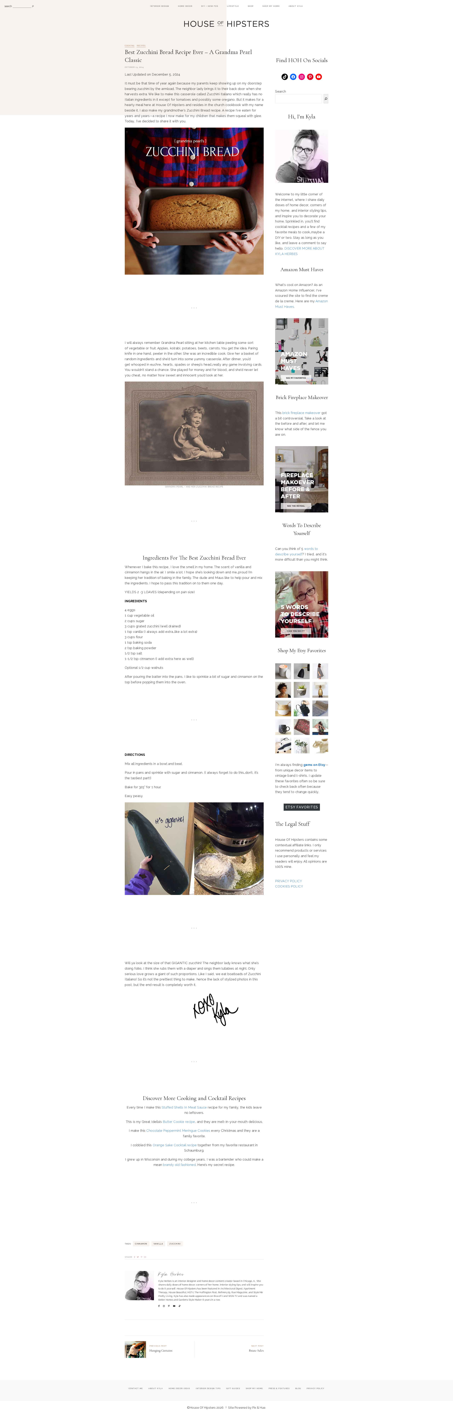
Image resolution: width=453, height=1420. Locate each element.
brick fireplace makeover (301, 413)
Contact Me (136, 1388)
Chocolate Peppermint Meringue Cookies (178, 1130)
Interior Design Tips (208, 1388)
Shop (251, 6)
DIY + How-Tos (209, 6)
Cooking (129, 46)
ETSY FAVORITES (301, 807)
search (8, 6)
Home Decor (185, 6)
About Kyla (296, 6)
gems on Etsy (314, 765)
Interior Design (159, 6)
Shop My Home (271, 6)
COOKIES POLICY (289, 886)
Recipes (141, 46)
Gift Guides (233, 1388)
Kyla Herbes (171, 1274)
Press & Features (279, 1388)
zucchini (175, 1244)
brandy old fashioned (179, 1165)
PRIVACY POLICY (288, 881)
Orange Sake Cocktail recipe (175, 1145)
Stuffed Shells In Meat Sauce (184, 1107)
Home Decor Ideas (179, 1388)
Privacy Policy (315, 1388)
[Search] (326, 98)
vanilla (158, 1244)
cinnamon (141, 1244)
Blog (298, 1388)
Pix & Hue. (259, 1407)
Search (280, 91)
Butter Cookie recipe (179, 1122)
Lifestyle (233, 6)
